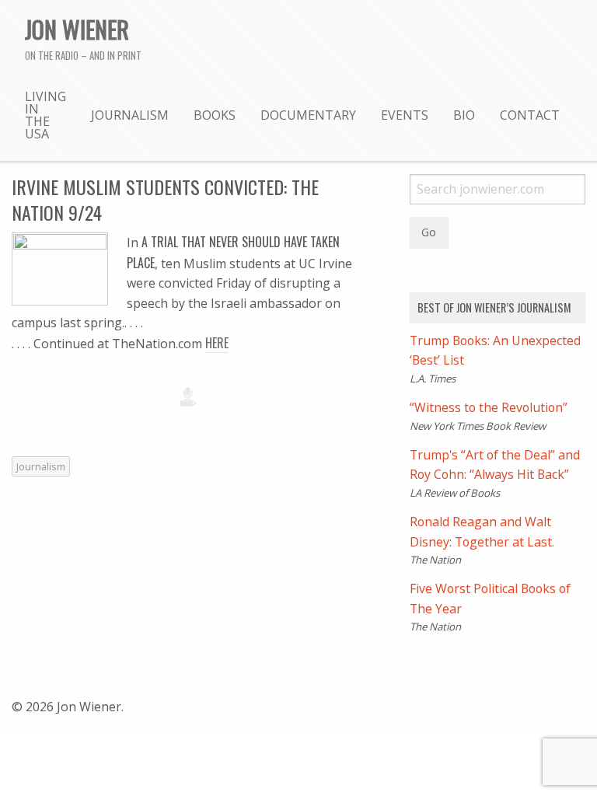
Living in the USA (45, 115)
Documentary (308, 115)
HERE (217, 342)
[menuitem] (45, 114)
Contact (530, 115)
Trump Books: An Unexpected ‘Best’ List (495, 350)
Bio (464, 115)
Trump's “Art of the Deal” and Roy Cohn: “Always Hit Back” (495, 465)
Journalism (130, 115)
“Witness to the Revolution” (488, 407)
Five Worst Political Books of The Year (490, 598)
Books (215, 115)
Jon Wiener (77, 29)
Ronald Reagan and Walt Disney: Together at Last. (482, 531)
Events (404, 115)
